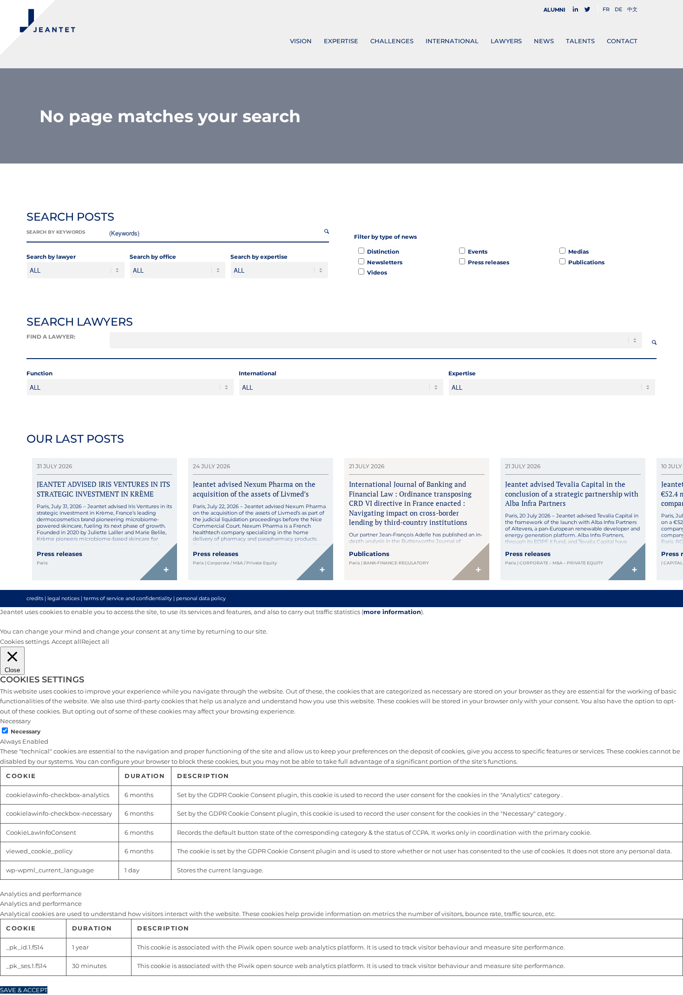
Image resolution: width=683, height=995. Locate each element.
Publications (586, 262)
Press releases (488, 262)
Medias (578, 251)
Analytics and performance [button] (41, 893)
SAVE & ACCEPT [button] (23, 990)
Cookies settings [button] (24, 641)
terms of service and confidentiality (128, 598)
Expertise (462, 373)
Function (39, 373)
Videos (377, 272)
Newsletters (384, 262)
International (257, 373)
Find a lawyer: (50, 336)
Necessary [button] (15, 721)
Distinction (383, 251)
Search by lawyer (51, 256)
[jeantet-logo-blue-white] (37, 27)
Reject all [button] (95, 641)
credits (34, 598)
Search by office (153, 256)
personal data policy (201, 598)
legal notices (63, 598)
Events (477, 251)
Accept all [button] (66, 641)
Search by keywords (55, 232)
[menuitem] (557, 10)
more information (392, 611)
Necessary (25, 731)
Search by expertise (259, 256)
